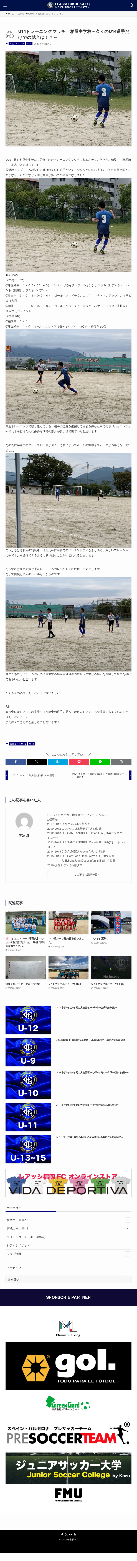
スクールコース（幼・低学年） (27, 1237)
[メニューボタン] (5, 5)
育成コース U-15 (17, 43)
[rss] (75, 1534)
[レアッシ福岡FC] (68, 5)
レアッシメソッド (18, 1245)
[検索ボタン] (131, 5)
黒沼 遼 (24, 835)
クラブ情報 (14, 1254)
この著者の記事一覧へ (87, 874)
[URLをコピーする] (121, 762)
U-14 (29, 43)
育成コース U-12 (17, 1228)
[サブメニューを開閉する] (127, 1219)
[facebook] (62, 1534)
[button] (16, 762)
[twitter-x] (66, 1534)
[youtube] (70, 1534)
